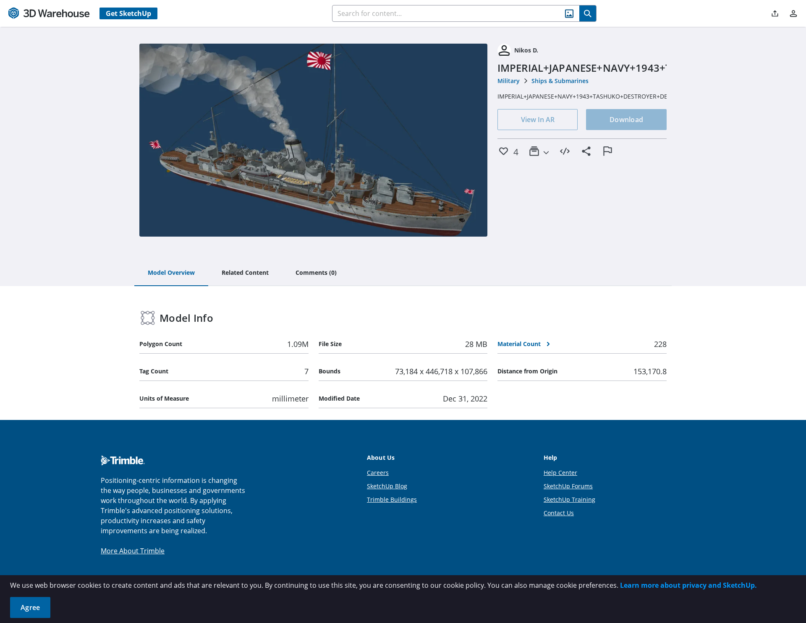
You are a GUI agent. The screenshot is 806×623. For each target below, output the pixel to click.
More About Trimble (133, 550)
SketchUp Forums (568, 486)
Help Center (560, 473)
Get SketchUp (128, 13)
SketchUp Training (569, 499)
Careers (378, 473)
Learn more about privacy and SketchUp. (688, 585)
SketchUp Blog (387, 486)
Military (508, 81)
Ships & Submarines (560, 81)
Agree (30, 607)
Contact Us (559, 513)
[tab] (171, 273)
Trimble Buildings (392, 499)
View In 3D (313, 140)
